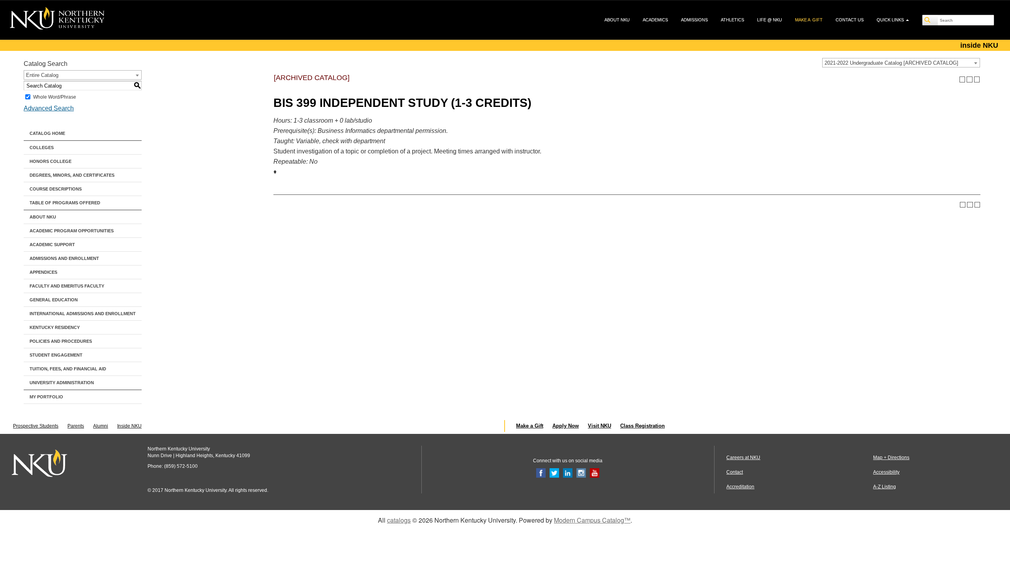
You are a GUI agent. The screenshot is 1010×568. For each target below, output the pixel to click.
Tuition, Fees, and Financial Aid (68, 368)
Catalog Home (47, 133)
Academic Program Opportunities (72, 230)
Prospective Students (35, 426)
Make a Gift (529, 426)
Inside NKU (129, 426)
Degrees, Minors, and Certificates (72, 175)
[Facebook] (541, 472)
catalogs (399, 520)
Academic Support (52, 244)
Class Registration (642, 426)
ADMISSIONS (694, 19)
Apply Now (565, 426)
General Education (54, 299)
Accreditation (740, 487)
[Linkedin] (567, 472)
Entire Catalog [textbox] (42, 75)
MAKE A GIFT (809, 19)
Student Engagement (56, 355)
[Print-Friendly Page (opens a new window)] (970, 79)
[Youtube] (594, 472)
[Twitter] (554, 472)
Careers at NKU (743, 457)
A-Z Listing (884, 487)
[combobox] (901, 62)
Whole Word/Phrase (54, 97)
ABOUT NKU (617, 19)
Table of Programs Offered (65, 202)
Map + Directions (891, 457)
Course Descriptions (56, 189)
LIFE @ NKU (769, 19)
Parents (75, 426)
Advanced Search (49, 108)
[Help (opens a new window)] (977, 79)
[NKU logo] (57, 20)
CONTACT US (850, 19)
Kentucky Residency (55, 327)
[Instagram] (581, 472)
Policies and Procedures (61, 341)
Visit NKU (599, 426)
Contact (734, 472)
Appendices (43, 272)
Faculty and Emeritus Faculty (67, 286)
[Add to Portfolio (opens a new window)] (962, 79)
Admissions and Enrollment (64, 258)
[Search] (930, 20)
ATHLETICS (732, 19)
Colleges (42, 147)
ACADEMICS (655, 19)
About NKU (43, 217)
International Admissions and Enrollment (83, 313)
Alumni (100, 426)
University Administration (62, 382)
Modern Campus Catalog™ (592, 520)
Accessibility (886, 472)
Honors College (50, 161)
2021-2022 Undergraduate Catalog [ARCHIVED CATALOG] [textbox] (891, 63)
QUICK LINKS (891, 19)
